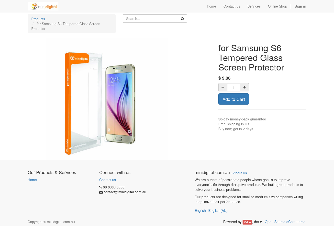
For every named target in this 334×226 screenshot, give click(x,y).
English (200, 210)
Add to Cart (234, 99)
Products (38, 18)
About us (240, 172)
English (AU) (218, 210)
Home (32, 179)
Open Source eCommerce (285, 221)
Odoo (247, 222)
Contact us (107, 179)
